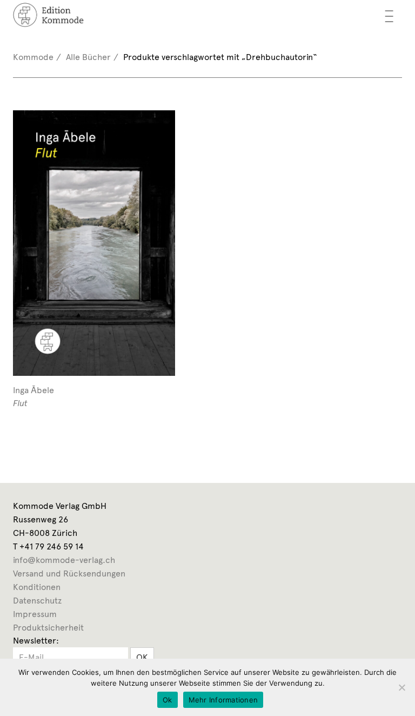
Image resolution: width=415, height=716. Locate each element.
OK (142, 657)
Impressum (35, 614)
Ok (167, 699)
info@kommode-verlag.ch (64, 560)
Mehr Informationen (223, 699)
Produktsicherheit (48, 627)
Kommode (33, 57)
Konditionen (37, 587)
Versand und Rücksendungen (69, 573)
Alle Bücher (88, 57)
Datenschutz (37, 600)
